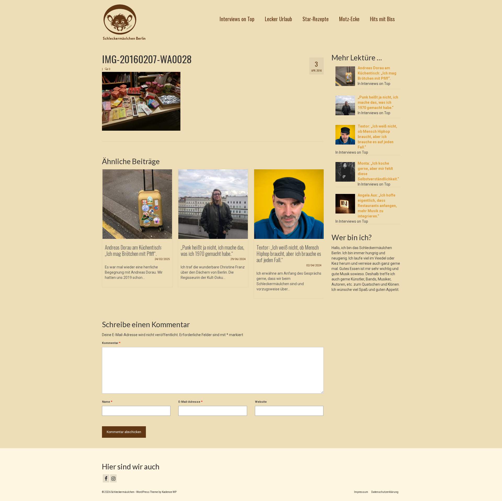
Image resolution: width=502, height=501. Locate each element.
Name (107, 402)
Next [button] (319, 240)
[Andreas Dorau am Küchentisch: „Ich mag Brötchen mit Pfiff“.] (137, 204)
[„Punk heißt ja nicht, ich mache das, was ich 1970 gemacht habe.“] (213, 204)
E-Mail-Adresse (190, 402)
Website (261, 402)
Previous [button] (106, 240)
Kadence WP (169, 492)
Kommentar (111, 343)
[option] (137, 230)
